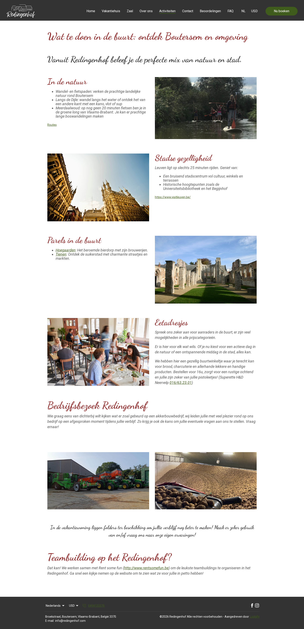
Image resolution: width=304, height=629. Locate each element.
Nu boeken (281, 11)
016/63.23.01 (181, 382)
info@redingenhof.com (70, 620)
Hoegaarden (65, 250)
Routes (52, 124)
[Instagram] (257, 605)
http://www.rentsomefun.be (146, 568)
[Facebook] (252, 605)
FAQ (230, 11)
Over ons (146, 11)
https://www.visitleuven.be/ (173, 197)
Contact (187, 11)
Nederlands (53, 605)
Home (90, 11)
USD (254, 11)
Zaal (130, 11)
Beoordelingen (210, 11)
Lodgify (255, 616)
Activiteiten (167, 11)
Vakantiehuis (111, 11)
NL (243, 11)
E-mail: (49, 620)
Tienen (61, 254)
